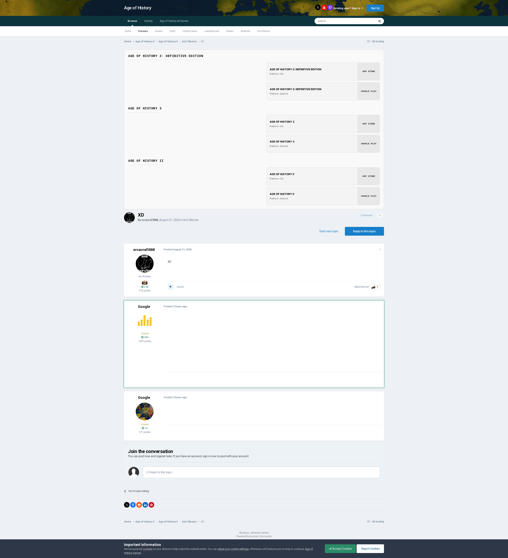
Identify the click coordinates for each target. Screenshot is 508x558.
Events (159, 31)
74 (145, 428)
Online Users (190, 31)
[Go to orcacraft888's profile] (129, 217)
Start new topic (328, 231)
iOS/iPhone (263, 31)
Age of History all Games (174, 20)
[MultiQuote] (170, 287)
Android (245, 31)
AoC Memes (191, 220)
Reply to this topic (364, 231)
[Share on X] (127, 505)
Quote (180, 286)
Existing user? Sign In (347, 8)
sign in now (209, 456)
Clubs (128, 31)
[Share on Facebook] (133, 505)
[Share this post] (380, 249)
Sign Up (375, 8)
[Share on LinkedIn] (145, 505)
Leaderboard (211, 31)
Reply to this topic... (161, 472)
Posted (177, 249)
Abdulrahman (361, 286)
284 (145, 337)
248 (145, 286)
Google (144, 307)
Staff (172, 31)
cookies (147, 548)
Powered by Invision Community (254, 536)
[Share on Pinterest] (151, 505)
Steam (230, 31)
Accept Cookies (342, 548)
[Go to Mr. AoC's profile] (145, 321)
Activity (148, 20)
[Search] (379, 21)
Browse (132, 20)
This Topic (364, 21)
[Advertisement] (240, 344)
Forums (143, 31)
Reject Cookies (370, 548)
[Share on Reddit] (139, 505)
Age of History (137, 7)
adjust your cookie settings (233, 548)
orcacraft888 (150, 220)
